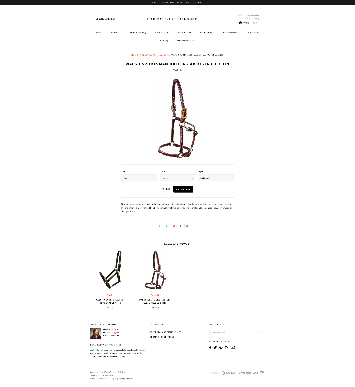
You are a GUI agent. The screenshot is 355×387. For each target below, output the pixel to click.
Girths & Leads (184, 32)
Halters (114, 32)
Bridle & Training (138, 32)
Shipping (164, 40)
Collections (148, 54)
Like (159, 226)
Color (162, 171)
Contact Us (253, 32)
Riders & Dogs (206, 32)
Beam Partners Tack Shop (171, 19)
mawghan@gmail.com (115, 332)
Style (200, 171)
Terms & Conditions (186, 40)
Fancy (180, 226)
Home (99, 32)
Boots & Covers (161, 32)
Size (123, 171)
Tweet (166, 226)
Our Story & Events (230, 32)
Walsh (177, 69)
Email (195, 226)
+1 (187, 226)
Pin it (174, 226)
